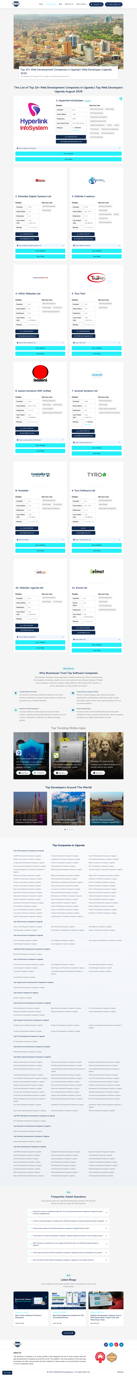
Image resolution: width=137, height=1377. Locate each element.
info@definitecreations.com (84, 239)
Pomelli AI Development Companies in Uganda (103, 910)
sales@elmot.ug (84, 633)
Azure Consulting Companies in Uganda (25, 940)
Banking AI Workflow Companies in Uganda (102, 886)
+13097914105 (71, 137)
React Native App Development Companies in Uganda (30, 1111)
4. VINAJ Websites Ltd (27, 293)
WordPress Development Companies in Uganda (103, 1165)
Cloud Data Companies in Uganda (24, 971)
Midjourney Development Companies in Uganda (65, 875)
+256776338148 (27, 428)
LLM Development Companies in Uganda (63, 866)
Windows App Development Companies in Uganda (66, 1062)
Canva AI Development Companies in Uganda (64, 886)
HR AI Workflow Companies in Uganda (25, 906)
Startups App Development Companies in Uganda (28, 1085)
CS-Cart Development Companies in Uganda (102, 1008)
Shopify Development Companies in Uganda (64, 1011)
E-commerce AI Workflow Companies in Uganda (65, 889)
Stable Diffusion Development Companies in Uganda (67, 882)
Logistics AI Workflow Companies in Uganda (27, 899)
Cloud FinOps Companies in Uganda (24, 977)
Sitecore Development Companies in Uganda (27, 1162)
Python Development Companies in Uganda (27, 1172)
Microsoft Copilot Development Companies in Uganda (30, 866)
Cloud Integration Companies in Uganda (26, 968)
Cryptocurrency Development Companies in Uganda (29, 987)
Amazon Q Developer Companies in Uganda (102, 930)
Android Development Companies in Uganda (64, 1111)
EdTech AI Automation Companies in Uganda (27, 875)
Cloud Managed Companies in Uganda (100, 968)
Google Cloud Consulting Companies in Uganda (28, 1025)
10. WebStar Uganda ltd (29, 587)
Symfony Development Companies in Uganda (64, 1155)
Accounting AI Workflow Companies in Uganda (28, 913)
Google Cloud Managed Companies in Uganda (28, 1031)
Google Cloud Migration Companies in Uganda (65, 1025)
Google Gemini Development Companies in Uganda (29, 863)
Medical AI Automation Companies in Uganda (27, 859)
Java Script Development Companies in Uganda (28, 1165)
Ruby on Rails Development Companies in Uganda (29, 1176)
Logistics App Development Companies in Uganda (66, 1095)
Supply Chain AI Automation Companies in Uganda (104, 875)
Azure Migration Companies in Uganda (62, 940)
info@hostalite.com (28, 533)
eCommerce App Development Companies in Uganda (105, 1095)
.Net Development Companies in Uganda (101, 1176)
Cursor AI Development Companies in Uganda (27, 910)
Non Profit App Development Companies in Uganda (104, 1099)
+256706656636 (83, 331)
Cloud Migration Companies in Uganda (62, 964)
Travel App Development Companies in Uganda (28, 1088)
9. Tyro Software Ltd (83, 490)
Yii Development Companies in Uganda (100, 1155)
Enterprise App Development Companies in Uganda (66, 1085)
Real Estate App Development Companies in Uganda (67, 1099)
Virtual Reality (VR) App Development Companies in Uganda (104, 1070)
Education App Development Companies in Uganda (29, 1082)
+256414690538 (27, 528)
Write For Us (69, 4)
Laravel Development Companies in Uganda (27, 1155)
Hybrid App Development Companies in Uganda (28, 1065)
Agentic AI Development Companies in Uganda (28, 916)
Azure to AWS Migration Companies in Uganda (28, 927)
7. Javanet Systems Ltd (84, 390)
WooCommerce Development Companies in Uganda (29, 1015)
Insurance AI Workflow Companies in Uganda (64, 910)
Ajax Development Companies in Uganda (63, 1162)
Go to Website (68, 154)
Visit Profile (68, 159)
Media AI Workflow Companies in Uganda (101, 906)
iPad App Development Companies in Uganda (27, 1069)
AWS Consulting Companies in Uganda (63, 927)
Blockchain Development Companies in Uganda (28, 954)
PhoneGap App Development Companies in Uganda (66, 1078)
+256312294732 (83, 431)
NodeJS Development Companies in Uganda (102, 1169)
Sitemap (120, 1372)
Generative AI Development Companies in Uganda (29, 903)
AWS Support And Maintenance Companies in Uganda (67, 930)
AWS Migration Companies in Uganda (100, 927)
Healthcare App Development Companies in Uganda (104, 1085)
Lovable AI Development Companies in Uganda (65, 913)
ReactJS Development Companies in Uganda (64, 1172)
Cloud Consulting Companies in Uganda (101, 964)
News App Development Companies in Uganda (65, 1092)
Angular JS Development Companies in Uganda (103, 1162)
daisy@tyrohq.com (84, 533)
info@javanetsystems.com (84, 436)
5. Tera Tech (78, 293)
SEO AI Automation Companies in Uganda (101, 866)
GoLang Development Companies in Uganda (27, 1169)
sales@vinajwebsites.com (28, 336)
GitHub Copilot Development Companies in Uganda (66, 869)
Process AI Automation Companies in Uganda (27, 882)
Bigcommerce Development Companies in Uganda (66, 1008)
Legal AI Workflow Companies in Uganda (63, 903)
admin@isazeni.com (28, 433)
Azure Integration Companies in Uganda (63, 944)
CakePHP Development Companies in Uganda (27, 1152)
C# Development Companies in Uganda (63, 1176)
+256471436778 (83, 234)
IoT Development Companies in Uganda (25, 1041)
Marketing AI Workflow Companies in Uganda (102, 913)
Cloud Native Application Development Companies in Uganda (67, 972)
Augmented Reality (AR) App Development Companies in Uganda (68, 1070)
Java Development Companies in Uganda (63, 1169)
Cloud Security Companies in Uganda (100, 971)
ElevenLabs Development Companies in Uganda (28, 896)
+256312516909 (27, 625)
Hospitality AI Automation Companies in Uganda (65, 859)
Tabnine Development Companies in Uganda (102, 896)
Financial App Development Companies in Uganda (104, 1082)
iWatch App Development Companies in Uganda (103, 1075)
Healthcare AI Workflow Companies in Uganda (103, 879)
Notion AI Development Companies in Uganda (102, 889)
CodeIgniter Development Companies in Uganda (65, 1152)
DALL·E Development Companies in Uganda (64, 879)
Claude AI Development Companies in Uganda (102, 856)
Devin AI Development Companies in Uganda (64, 899)
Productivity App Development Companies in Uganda (29, 1095)
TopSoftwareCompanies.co (63, 1372)
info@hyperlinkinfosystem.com (72, 141)
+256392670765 (27, 234)
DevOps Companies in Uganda (23, 998)
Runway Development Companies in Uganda (64, 892)
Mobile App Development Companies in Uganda (28, 1062)
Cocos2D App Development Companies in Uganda (104, 1078)
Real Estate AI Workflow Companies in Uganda (28, 892)
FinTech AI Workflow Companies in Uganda (102, 882)
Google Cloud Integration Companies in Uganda (65, 1031)
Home (41, 4)
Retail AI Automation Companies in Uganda (102, 863)
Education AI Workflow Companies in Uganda (102, 892)
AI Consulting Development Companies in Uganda (104, 859)
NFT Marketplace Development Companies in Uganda (30, 1121)
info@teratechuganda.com (84, 336)
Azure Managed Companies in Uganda (25, 944)
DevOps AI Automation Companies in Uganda (27, 886)
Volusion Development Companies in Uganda (102, 1011)
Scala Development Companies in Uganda (101, 1172)
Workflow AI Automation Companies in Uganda (28, 879)
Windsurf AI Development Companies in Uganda (103, 903)
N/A (83, 528)
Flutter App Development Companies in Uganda (103, 1065)
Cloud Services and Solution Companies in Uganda (29, 964)
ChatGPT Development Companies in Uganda (27, 856)
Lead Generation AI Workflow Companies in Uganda (67, 916)
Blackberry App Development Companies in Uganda (104, 1062)
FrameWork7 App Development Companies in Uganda (67, 1105)
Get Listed (7, 1370)
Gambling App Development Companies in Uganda (104, 1092)
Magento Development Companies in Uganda (27, 1011)
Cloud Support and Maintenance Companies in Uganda (67, 968)
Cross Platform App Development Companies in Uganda (30, 1078)
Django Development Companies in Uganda (102, 1152)
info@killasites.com (28, 239)
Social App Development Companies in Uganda (65, 1082)
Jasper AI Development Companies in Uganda (27, 889)
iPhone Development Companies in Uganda (102, 1111)
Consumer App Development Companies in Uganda (29, 1092)
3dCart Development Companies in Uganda (27, 1008)
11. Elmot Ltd (79, 587)
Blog (60, 4)
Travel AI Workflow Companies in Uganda (101, 899)
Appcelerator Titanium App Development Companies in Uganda (105, 1106)
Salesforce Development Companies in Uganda (28, 1131)
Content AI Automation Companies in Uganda (64, 863)
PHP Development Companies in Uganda (63, 1165)
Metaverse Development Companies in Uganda (28, 1052)
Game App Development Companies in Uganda (65, 1088)
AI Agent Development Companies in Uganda (64, 856)
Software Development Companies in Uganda (27, 1141)
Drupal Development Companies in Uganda (64, 1159)
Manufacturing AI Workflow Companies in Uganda (66, 896)
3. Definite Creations (83, 196)
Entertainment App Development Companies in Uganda (105, 1088)
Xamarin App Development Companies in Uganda (66, 1075)
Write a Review (81, 4)
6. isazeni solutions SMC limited (33, 390)
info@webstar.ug (28, 630)
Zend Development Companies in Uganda (26, 1159)
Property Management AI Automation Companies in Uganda (29, 871)
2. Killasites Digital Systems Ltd (33, 196)
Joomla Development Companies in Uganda (102, 1159)
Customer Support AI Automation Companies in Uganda (105, 869)
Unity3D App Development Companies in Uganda (28, 1075)
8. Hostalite (21, 490)
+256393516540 (27, 331)
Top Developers (51, 4)
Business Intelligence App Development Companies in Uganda (30, 1100)
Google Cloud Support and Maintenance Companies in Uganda (105, 1026)
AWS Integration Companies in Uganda (25, 930)
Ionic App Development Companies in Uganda (27, 1105)
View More (68, 1333)
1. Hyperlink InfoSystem (69, 100)
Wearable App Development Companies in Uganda (66, 1065)
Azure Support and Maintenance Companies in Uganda (105, 940)
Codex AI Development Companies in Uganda (64, 906)
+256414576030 (83, 628)
